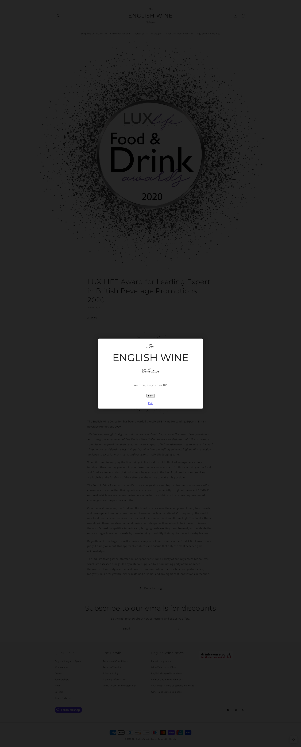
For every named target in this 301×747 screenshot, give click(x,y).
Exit (150, 403)
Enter (150, 396)
